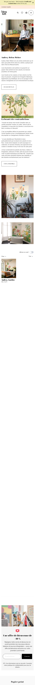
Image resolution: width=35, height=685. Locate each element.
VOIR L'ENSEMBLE (9, 163)
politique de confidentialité (15, 665)
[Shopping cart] (26, 13)
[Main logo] (4, 13)
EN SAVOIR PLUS (9, 87)
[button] (22, 13)
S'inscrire (27, 656)
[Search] (18, 13)
